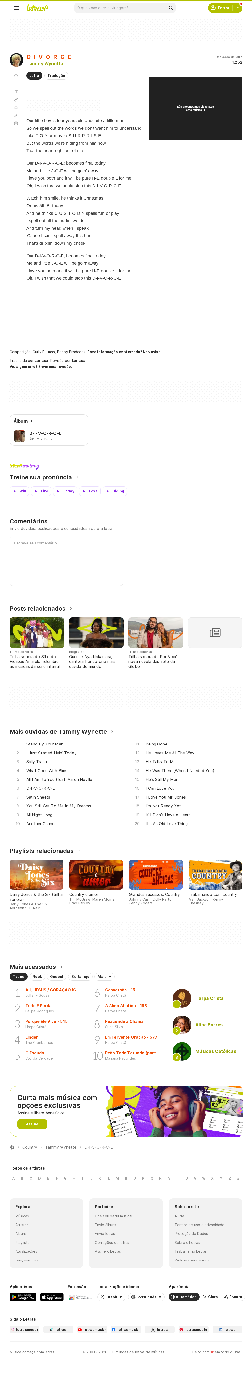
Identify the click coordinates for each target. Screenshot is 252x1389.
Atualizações (26, 1251)
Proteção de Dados (191, 1233)
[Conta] (237, 8)
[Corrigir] (16, 115)
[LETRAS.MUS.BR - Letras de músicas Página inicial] (37, 8)
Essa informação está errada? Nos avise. (124, 352)
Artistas (22, 1225)
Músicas (22, 1216)
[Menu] (16, 8)
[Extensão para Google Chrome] (81, 1297)
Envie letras (105, 1233)
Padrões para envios (192, 1260)
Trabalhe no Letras (191, 1251)
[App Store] (52, 1297)
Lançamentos (27, 1260)
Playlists (22, 1242)
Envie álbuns (105, 1225)
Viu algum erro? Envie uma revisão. (41, 367)
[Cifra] (16, 99)
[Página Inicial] (12, 1147)
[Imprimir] (16, 107)
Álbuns (21, 1233)
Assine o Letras (108, 1251)
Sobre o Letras (187, 1242)
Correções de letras (112, 1242)
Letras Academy (126, 467)
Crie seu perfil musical (113, 1216)
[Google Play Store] (23, 1297)
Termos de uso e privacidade (200, 1225)
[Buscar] (171, 8)
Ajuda (179, 1216)
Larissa (41, 360)
